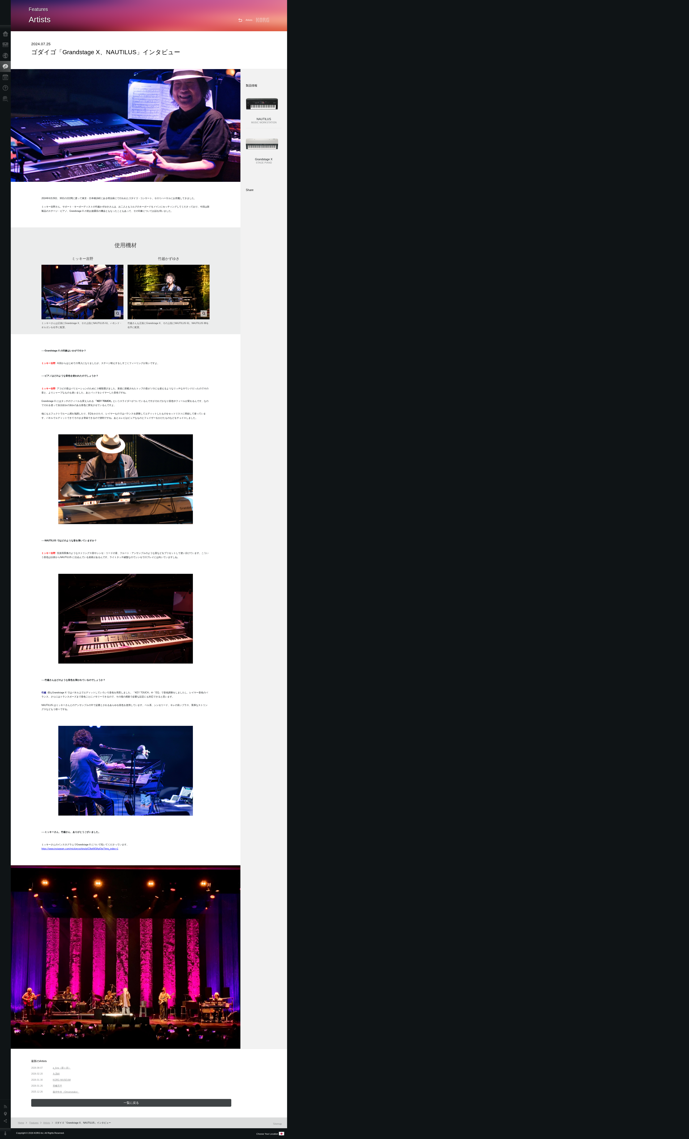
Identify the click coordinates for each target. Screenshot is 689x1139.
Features (6, 66)
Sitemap (277, 1123)
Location (6, 1113)
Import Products (6, 55)
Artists (249, 20)
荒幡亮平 (57, 1085)
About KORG (6, 1133)
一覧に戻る (131, 1103)
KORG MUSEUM (62, 1080)
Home (6, 34)
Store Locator (6, 99)
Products (6, 44)
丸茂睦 (56, 1073)
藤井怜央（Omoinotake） (66, 1092)
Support (6, 88)
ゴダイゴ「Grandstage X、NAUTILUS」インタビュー (83, 1122)
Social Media (6, 1121)
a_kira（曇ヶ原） (62, 1067)
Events (6, 77)
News (6, 1106)
